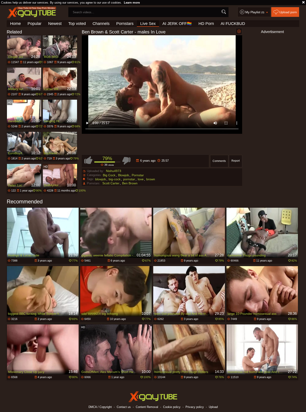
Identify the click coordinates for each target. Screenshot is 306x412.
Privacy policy (194, 406)
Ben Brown (130, 183)
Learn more (132, 2)
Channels (101, 23)
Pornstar (138, 175)
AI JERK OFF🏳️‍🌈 (177, 23)
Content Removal (147, 406)
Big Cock (109, 175)
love (141, 179)
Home (15, 23)
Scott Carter (110, 183)
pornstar (129, 179)
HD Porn (206, 23)
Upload (213, 406)
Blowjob (123, 175)
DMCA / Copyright (100, 406)
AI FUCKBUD (233, 23)
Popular (34, 23)
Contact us (124, 406)
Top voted (77, 23)
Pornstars (125, 23)
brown (150, 179)
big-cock (115, 179)
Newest (55, 23)
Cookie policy (172, 406)
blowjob (100, 179)
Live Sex (148, 23)
